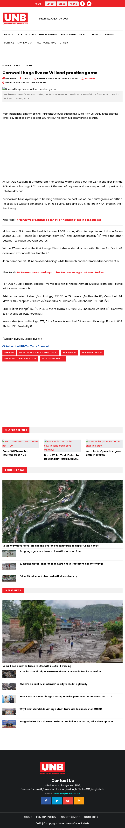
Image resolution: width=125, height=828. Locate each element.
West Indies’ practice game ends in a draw (104, 453)
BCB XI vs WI (69, 352)
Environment (25, 42)
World (83, 34)
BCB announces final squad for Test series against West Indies (60, 272)
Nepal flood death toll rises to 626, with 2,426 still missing (36, 666)
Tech (19, 34)
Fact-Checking (46, 42)
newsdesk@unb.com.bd (62, 793)
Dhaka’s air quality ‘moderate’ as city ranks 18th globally (53, 684)
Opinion (109, 34)
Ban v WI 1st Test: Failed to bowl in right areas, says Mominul (61, 458)
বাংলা (38, 3)
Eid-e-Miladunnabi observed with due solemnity (48, 576)
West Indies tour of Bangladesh (38, 352)
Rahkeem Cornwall (53, 358)
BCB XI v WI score (92, 352)
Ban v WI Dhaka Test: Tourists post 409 (16, 453)
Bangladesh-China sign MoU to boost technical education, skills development (66, 721)
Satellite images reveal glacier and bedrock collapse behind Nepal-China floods (50, 545)
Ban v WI (9, 352)
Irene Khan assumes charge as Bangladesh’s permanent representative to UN (66, 696)
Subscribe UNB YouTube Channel (27, 346)
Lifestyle (95, 34)
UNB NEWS (89, 78)
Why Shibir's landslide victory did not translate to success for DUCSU (61, 709)
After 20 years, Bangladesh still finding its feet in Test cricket (59, 220)
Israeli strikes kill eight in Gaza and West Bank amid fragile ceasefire (60, 671)
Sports (8, 34)
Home (5, 65)
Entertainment (48, 34)
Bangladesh (68, 34)
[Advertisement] (62, 148)
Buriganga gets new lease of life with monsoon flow (50, 551)
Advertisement (70, 817)
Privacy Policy (46, 817)
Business (30, 34)
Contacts (91, 817)
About (28, 817)
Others (64, 42)
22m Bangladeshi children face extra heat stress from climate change (61, 563)
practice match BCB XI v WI (20, 358)
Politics (9, 42)
